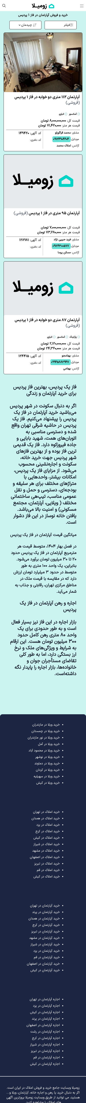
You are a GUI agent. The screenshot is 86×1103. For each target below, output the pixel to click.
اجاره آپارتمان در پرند (46, 1018)
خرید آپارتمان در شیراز (45, 944)
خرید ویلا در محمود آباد (44, 750)
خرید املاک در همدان (45, 818)
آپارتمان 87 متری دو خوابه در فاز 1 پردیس (47, 323)
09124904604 (61, 139)
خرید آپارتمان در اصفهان (43, 963)
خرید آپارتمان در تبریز (45, 931)
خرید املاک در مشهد (46, 850)
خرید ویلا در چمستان (45, 731)
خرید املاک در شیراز (46, 844)
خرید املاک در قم (48, 870)
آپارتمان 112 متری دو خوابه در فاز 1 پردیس (47, 100)
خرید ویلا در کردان (48, 770)
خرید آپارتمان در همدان (44, 918)
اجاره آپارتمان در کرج (46, 1038)
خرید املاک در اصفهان (45, 857)
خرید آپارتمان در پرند (46, 912)
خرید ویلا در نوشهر (47, 757)
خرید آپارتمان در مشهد (44, 938)
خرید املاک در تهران (46, 812)
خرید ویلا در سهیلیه (47, 776)
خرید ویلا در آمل (49, 744)
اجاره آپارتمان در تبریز (45, 1051)
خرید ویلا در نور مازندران (44, 737)
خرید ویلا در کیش (48, 783)
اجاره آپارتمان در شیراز (45, 1044)
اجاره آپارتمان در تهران (45, 999)
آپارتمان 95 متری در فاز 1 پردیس (47, 213)
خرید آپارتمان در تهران (45, 905)
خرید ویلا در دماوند (47, 763)
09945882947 (60, 362)
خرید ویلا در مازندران (46, 724)
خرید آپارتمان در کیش (45, 970)
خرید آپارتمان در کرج (46, 925)
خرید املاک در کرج (47, 831)
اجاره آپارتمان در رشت (45, 1031)
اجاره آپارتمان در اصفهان (43, 1025)
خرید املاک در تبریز (47, 863)
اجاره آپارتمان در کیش (45, 1012)
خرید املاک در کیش (46, 837)
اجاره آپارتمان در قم (46, 1057)
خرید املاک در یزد (48, 825)
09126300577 (61, 246)
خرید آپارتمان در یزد (46, 951)
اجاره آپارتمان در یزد (46, 1005)
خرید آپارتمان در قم (47, 957)
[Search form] (4, 5)
